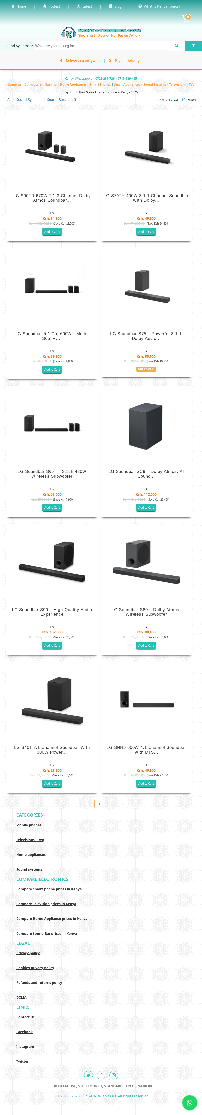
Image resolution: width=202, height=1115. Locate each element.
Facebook (24, 1031)
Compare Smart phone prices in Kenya (49, 889)
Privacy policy (28, 953)
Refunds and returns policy (39, 982)
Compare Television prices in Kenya (46, 903)
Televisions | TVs (181, 84)
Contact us (25, 1017)
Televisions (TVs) (30, 839)
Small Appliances (127, 84)
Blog (117, 6)
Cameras (15, 84)
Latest (86, 6)
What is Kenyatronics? (161, 6)
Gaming (51, 84)
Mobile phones (28, 825)
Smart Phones (101, 84)
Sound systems (29, 869)
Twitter (22, 1061)
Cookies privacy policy (35, 967)
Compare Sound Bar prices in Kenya (46, 933)
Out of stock (146, 369)
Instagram (25, 1046)
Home (20, 6)
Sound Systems (155, 84)
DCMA (21, 997)
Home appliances (31, 854)
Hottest (53, 6)
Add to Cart (52, 232)
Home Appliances (73, 84)
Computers (33, 84)
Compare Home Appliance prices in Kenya (51, 918)
